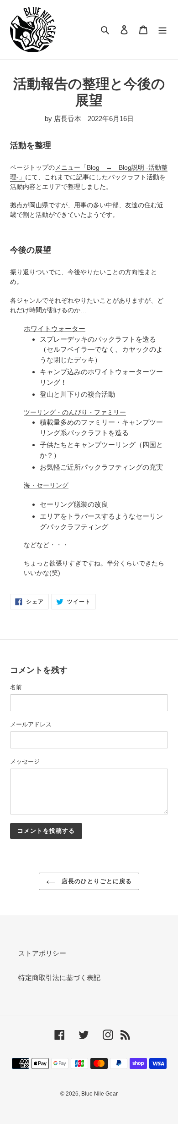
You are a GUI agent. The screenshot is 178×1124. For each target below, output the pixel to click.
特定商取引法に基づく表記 (59, 977)
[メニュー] (162, 29)
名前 (16, 687)
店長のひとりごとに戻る (96, 881)
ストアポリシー (42, 953)
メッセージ (25, 761)
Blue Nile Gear (99, 1094)
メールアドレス (31, 724)
